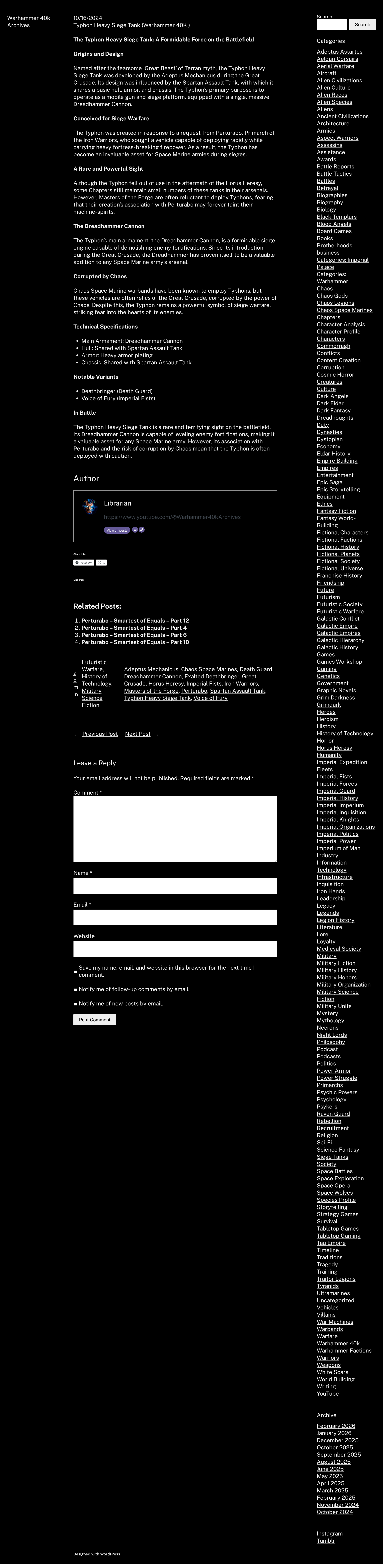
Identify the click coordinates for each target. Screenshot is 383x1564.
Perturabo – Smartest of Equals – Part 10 (135, 642)
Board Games (334, 231)
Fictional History (338, 546)
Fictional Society (338, 561)
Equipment (331, 496)
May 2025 (330, 1476)
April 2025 (331, 1483)
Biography (330, 202)
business (328, 252)
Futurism (328, 597)
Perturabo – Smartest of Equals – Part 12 (135, 620)
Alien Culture (334, 87)
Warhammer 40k (338, 1343)
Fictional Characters (342, 532)
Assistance (331, 152)
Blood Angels (334, 223)
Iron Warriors (241, 683)
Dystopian (330, 439)
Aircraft (327, 73)
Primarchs (330, 1085)
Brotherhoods (334, 245)
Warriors (328, 1357)
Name (82, 873)
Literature (329, 927)
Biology (326, 209)
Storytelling (332, 1207)
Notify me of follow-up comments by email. (134, 989)
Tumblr (326, 1540)
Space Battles (335, 1171)
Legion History (335, 920)
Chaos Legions (335, 302)
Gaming (327, 668)
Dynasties (329, 432)
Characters (331, 338)
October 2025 (335, 1447)
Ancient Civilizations (343, 116)
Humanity (329, 755)
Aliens (325, 109)
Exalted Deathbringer (212, 676)
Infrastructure (335, 876)
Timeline (328, 1250)
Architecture (333, 123)
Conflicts (328, 353)
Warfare (327, 1336)
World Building (336, 1379)
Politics (326, 1063)
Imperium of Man (338, 848)
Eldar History (333, 453)
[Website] (142, 530)
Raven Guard (333, 1113)
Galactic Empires (338, 633)
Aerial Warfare (335, 66)
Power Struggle (337, 1077)
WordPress (110, 1554)
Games (326, 654)
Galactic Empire (337, 625)
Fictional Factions (339, 539)
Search (324, 16)
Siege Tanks (332, 1156)
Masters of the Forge (151, 690)
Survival (327, 1221)
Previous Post (100, 733)
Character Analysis (341, 324)
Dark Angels (332, 396)
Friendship (330, 582)
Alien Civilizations (339, 80)
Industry (327, 855)
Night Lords (332, 1034)
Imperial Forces (337, 783)
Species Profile (336, 1199)
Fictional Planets (338, 554)
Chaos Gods (332, 295)
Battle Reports (335, 166)
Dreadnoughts (335, 417)
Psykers (327, 1106)
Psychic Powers (337, 1092)
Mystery (327, 1013)
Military (327, 955)
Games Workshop (339, 661)
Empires (327, 467)
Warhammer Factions (344, 1350)
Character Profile (338, 331)
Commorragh (333, 345)
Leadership (331, 898)
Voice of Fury (210, 697)
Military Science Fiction (92, 697)
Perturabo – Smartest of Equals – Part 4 (134, 627)
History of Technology (345, 733)
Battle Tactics (334, 173)
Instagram (330, 1533)
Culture (326, 389)
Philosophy (331, 1042)
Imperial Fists (204, 683)
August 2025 (334, 1461)
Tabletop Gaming (339, 1235)
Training (327, 1271)
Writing (326, 1386)
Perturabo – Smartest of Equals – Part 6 (134, 635)
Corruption (331, 367)
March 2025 (332, 1490)
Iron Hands (331, 891)
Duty (323, 424)
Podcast (327, 1049)
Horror (325, 740)
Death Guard (256, 669)
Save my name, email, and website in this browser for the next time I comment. (167, 971)
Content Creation (339, 360)
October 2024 (335, 1512)
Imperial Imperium (340, 805)
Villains (326, 1314)
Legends (328, 912)
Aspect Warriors (337, 137)
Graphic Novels (336, 690)
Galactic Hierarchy (340, 640)
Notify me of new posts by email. (121, 1003)
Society (326, 1164)
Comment (87, 792)
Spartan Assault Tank (237, 690)
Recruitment (333, 1128)
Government (333, 683)
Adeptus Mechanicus (151, 669)
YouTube (328, 1393)
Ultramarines (333, 1293)
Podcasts (329, 1056)
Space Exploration (340, 1178)
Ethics (325, 503)
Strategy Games (337, 1214)
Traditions (330, 1257)
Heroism (328, 719)
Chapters (328, 317)
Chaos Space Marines (209, 669)
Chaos (325, 288)
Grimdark (329, 704)
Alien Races (332, 94)
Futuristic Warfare (340, 611)
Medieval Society (339, 948)
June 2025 (330, 1469)
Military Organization (344, 984)
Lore (322, 934)
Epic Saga (330, 482)
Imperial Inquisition (341, 812)
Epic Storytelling (338, 489)
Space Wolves (335, 1192)
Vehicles (328, 1307)
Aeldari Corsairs (337, 58)
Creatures (329, 381)
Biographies (332, 195)
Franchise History (339, 575)
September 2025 (339, 1454)
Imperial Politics (337, 833)
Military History (337, 970)
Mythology (330, 1020)
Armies (326, 130)
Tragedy (327, 1264)
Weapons (329, 1364)
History (326, 726)
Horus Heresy (166, 683)
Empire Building (337, 460)
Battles (326, 180)
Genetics (328, 676)
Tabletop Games (338, 1228)
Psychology (331, 1099)
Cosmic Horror (335, 374)
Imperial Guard (336, 790)
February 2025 (336, 1497)
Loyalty (326, 941)
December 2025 (338, 1440)
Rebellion (329, 1120)
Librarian (117, 503)
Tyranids (328, 1286)
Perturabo (194, 690)
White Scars (332, 1372)
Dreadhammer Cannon (153, 676)
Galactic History (337, 647)
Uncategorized (335, 1300)
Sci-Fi (324, 1142)
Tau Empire (331, 1242)
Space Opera (333, 1185)
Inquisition (330, 884)
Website (84, 936)
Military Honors (337, 977)
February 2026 (336, 1425)
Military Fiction (336, 963)
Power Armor (334, 1070)
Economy (329, 446)
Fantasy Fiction (336, 511)
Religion (327, 1135)
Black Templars (337, 216)
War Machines (335, 1321)
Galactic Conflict (338, 618)
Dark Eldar (330, 403)
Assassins (329, 145)
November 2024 (338, 1504)
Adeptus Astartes (339, 51)
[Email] (135, 530)
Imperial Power (336, 841)
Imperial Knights (338, 819)
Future (325, 589)
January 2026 (334, 1433)
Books (325, 238)
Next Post (138, 733)
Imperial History (337, 798)
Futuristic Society (340, 604)
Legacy (326, 905)
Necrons (328, 1027)
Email (82, 904)
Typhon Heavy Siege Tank (157, 697)
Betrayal (327, 188)
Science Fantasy (338, 1149)
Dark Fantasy (334, 410)
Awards (326, 159)
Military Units (334, 1006)
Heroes (326, 711)
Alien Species (334, 101)
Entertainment (335, 475)
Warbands (330, 1329)
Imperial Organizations (346, 826)
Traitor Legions (336, 1278)
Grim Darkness (336, 697)
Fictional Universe (340, 568)
